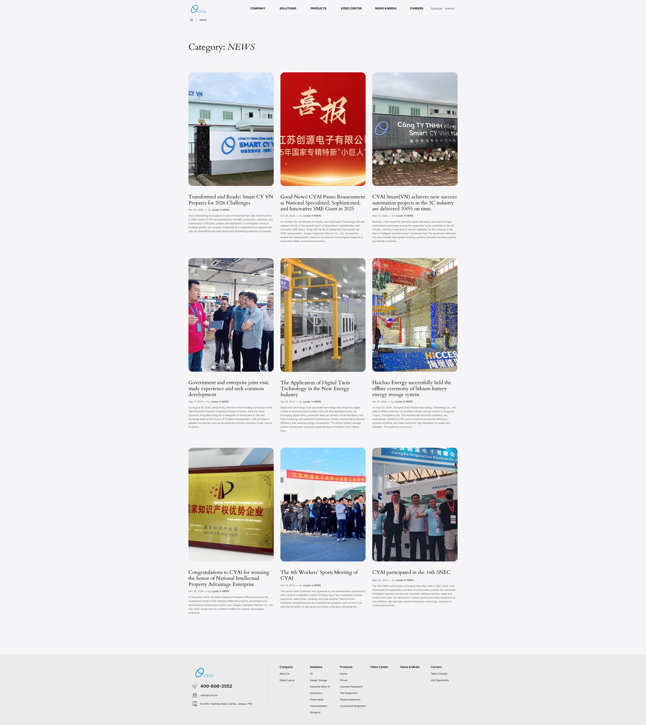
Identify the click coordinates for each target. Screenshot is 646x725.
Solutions (316, 667)
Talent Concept (439, 673)
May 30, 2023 (380, 580)
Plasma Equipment (350, 699)
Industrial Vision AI (320, 686)
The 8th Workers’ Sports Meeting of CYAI (319, 575)
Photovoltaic (317, 699)
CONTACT (450, 8)
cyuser (215, 209)
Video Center (379, 667)
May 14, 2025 (379, 215)
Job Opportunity (440, 680)
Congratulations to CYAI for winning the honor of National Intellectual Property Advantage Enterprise (228, 579)
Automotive (316, 693)
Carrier (343, 673)
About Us (285, 673)
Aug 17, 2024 (195, 401)
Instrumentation (318, 705)
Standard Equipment (351, 686)
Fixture (344, 680)
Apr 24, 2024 (379, 401)
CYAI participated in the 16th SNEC (411, 573)
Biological (315, 712)
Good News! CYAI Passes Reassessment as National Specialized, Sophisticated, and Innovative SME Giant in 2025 (322, 203)
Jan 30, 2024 (195, 591)
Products (346, 667)
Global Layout (287, 680)
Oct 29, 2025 (287, 215)
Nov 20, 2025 (196, 209)
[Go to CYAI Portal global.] (191, 20)
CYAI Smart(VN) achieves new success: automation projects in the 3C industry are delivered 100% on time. (414, 203)
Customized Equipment (353, 705)
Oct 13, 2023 (287, 585)
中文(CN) (438, 8)
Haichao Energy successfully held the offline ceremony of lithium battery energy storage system (411, 389)
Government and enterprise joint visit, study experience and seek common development (228, 389)
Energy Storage (318, 680)
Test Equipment (348, 693)
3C (311, 673)
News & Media (410, 667)
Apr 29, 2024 (287, 401)
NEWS (226, 209)
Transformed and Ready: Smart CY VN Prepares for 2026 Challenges (230, 200)
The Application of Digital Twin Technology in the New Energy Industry (315, 389)
